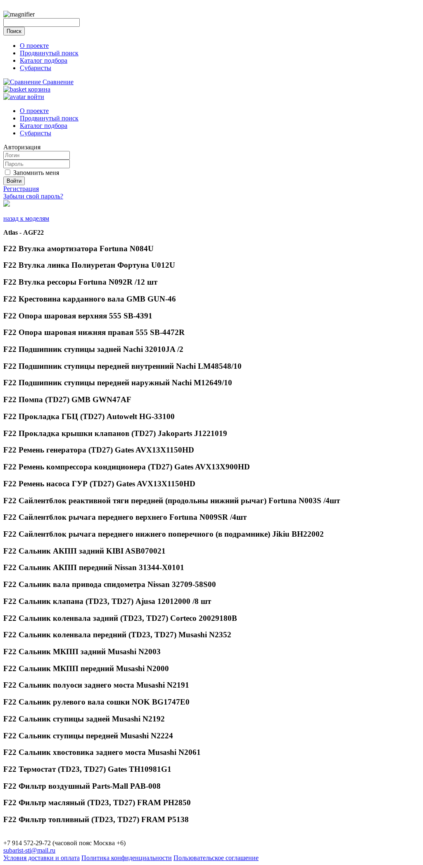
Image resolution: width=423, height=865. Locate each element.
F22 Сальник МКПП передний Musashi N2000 (86, 668)
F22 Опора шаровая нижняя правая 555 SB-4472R (94, 332)
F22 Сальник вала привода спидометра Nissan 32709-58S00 (109, 584)
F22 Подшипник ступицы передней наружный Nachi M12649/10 (117, 382)
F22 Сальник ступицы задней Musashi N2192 (84, 718)
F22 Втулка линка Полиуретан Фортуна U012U (89, 265)
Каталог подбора (43, 60)
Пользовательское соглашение (216, 857)
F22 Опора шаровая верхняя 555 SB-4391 (77, 315)
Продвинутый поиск (49, 53)
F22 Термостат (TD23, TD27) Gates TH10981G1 (87, 769)
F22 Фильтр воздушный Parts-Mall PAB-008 (82, 786)
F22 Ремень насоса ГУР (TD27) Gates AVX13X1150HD (99, 483)
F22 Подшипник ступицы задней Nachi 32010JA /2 (93, 349)
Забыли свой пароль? (33, 196)
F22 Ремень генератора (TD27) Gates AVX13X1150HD (98, 449)
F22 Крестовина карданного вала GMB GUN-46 (89, 299)
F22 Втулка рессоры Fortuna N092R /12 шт (80, 282)
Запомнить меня (36, 172)
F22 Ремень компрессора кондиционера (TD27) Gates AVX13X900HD (126, 466)
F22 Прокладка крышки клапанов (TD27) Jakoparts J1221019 (115, 433)
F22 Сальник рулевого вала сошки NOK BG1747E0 (96, 702)
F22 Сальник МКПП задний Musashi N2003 (82, 651)
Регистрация (21, 188)
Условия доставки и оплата (41, 857)
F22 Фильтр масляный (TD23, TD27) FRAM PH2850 (97, 802)
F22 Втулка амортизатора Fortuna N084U (78, 248)
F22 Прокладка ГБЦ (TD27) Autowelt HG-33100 (89, 416)
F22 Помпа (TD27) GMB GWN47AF (67, 399)
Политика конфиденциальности (126, 857)
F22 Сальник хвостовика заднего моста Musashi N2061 (102, 752)
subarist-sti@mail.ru (29, 850)
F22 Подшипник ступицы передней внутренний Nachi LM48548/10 (122, 366)
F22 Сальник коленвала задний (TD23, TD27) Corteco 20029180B (120, 618)
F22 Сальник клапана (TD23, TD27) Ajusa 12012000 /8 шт (107, 601)
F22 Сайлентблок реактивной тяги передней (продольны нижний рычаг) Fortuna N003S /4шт (171, 500)
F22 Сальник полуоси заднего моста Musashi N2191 (96, 685)
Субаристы (35, 67)
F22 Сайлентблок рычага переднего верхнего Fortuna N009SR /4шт (125, 517)
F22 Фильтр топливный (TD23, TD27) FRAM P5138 (96, 819)
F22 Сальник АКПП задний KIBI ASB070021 (84, 551)
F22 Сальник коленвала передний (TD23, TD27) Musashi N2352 (117, 634)
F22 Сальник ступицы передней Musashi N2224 (88, 735)
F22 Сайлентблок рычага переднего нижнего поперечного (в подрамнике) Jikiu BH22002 (163, 534)
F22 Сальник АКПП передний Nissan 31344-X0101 (93, 567)
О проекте (34, 45)
